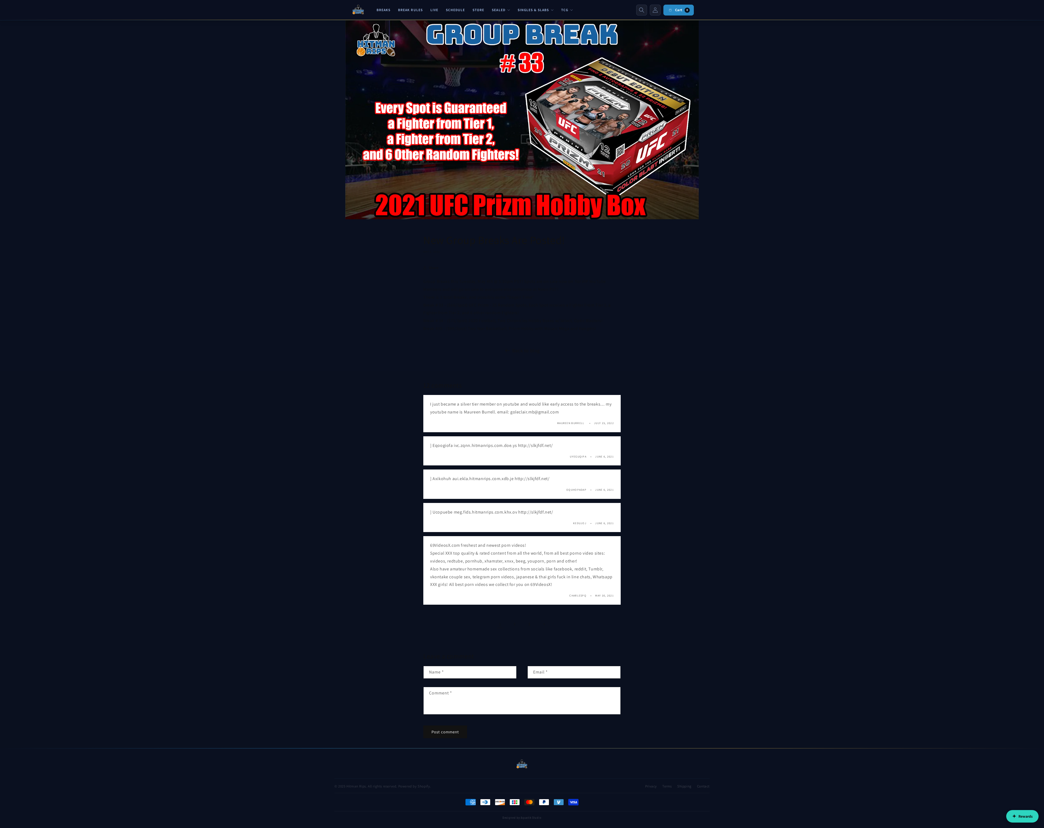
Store (478, 10)
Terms (667, 786)
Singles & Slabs (533, 10)
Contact (703, 786)
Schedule (455, 10)
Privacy (651, 786)
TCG (564, 10)
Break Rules (410, 10)
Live (434, 10)
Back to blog (526, 350)
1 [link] (500, 624)
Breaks (383, 10)
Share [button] (434, 267)
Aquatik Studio (531, 817)
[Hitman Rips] (358, 10)
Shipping (684, 786)
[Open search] (641, 10)
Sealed (498, 10)
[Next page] (544, 624)
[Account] (655, 10)
